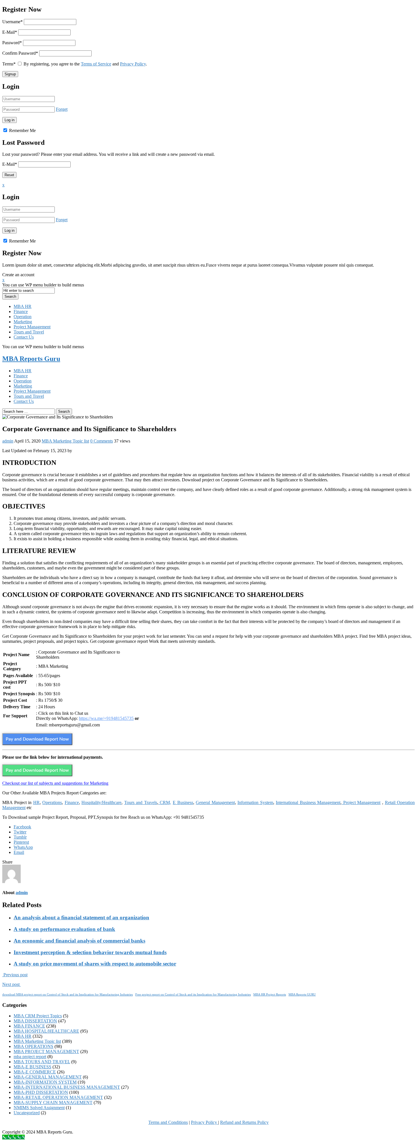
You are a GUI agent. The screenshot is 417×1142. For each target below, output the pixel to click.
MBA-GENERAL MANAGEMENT (48, 1077)
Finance (21, 311)
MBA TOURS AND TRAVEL (42, 1061)
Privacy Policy (133, 63)
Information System (255, 802)
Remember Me (22, 130)
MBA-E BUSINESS (32, 1066)
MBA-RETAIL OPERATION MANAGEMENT (58, 1097)
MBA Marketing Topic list (65, 441)
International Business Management (308, 802)
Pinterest (21, 842)
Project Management (32, 326)
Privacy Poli (202, 1122)
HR (36, 802)
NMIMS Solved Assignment (39, 1107)
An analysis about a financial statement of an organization (81, 917)
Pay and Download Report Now (37, 739)
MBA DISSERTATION (35, 1020)
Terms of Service (96, 63)
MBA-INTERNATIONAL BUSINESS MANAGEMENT (67, 1087)
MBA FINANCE (29, 1026)
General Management (215, 802)
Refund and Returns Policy (244, 1122)
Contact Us (24, 337)
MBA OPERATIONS (33, 1046)
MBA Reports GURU (302, 994)
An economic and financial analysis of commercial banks (79, 941)
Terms (9, 63)
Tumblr (20, 837)
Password (12, 42)
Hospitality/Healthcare (101, 802)
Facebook (22, 826)
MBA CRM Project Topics (38, 1015)
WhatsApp (23, 847)
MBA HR (22, 306)
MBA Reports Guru (31, 358)
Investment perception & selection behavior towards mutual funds (90, 952)
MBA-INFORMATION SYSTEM (45, 1082)
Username (12, 21)
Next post (11, 984)
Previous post (15, 974)
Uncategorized (27, 1112)
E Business (183, 802)
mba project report (30, 1056)
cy (215, 1122)
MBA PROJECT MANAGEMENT (46, 1051)
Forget (62, 109)
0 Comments (101, 441)
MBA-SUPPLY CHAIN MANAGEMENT (53, 1102)
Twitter (20, 832)
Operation (22, 316)
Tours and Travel (29, 331)
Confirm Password (20, 53)
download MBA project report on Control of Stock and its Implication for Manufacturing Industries (67, 994)
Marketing (23, 321)
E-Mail (9, 32)
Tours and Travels (140, 802)
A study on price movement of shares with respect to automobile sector (95, 964)
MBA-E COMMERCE (35, 1071)
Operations (52, 802)
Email (19, 852)
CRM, (164, 802)
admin (7, 441)
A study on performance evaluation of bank (64, 929)
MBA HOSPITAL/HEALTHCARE (46, 1031)
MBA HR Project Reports (269, 994)
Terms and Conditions (168, 1122)
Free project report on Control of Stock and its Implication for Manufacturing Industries (193, 994)
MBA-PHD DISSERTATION (41, 1092)
